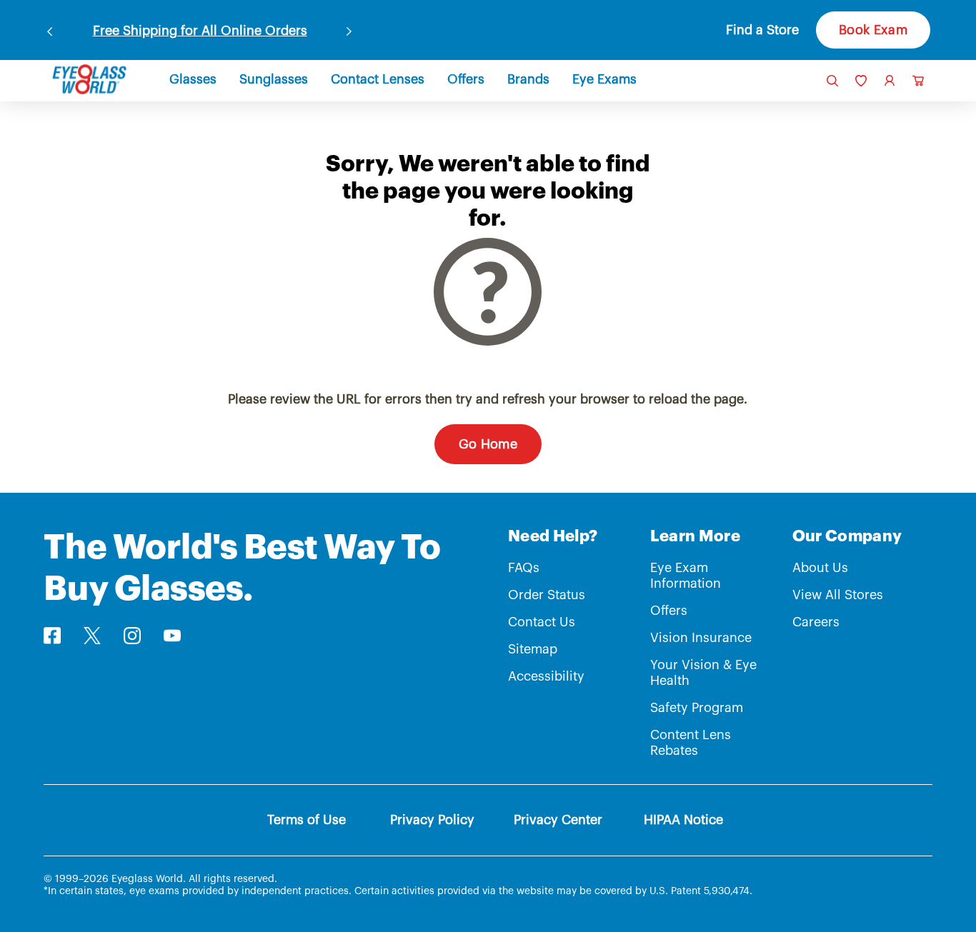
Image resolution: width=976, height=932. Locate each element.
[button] (751, 30)
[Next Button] (349, 28)
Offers (668, 610)
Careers (816, 622)
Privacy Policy (432, 819)
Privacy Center (558, 819)
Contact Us (541, 622)
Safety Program (696, 707)
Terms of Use (306, 819)
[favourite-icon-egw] (861, 80)
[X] (92, 635)
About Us (820, 567)
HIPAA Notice (683, 819)
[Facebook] (52, 635)
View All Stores (837, 594)
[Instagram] (132, 635)
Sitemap (532, 649)
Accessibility (546, 676)
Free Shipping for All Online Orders (200, 30)
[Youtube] (172, 635)
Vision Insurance (701, 637)
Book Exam (873, 30)
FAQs (523, 567)
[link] (89, 79)
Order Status (546, 594)
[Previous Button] (50, 28)
